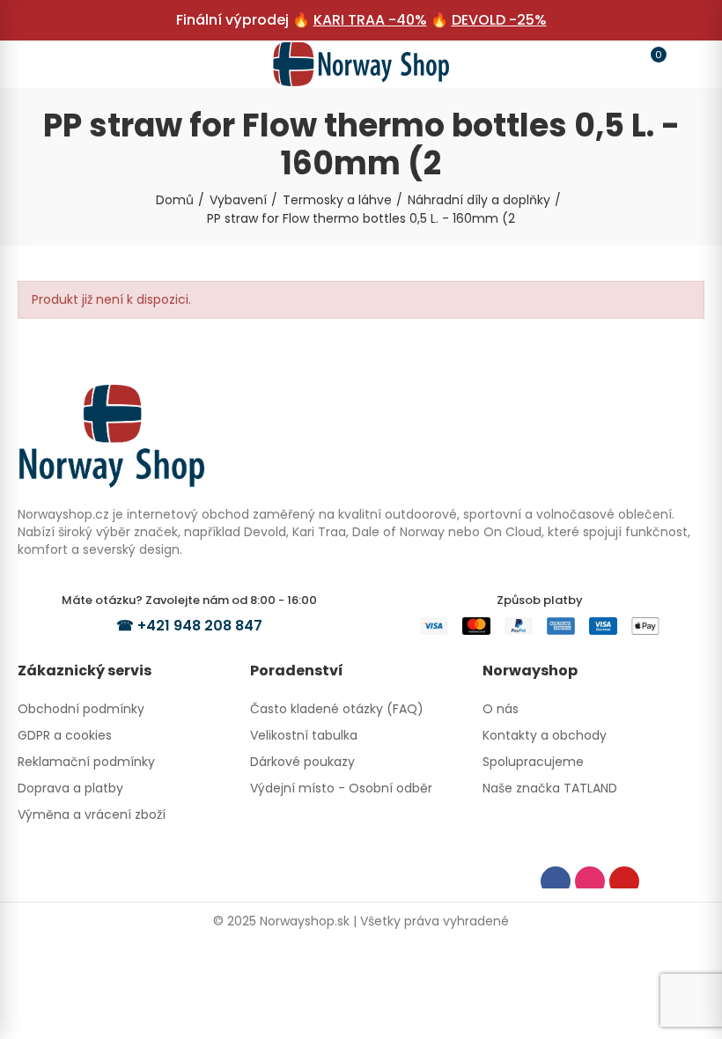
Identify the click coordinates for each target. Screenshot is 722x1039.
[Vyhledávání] (72, 63)
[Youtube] (624, 881)
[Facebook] (556, 881)
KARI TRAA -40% (370, 20)
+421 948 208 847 (199, 625)
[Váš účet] (683, 64)
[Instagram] (590, 881)
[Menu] (39, 64)
